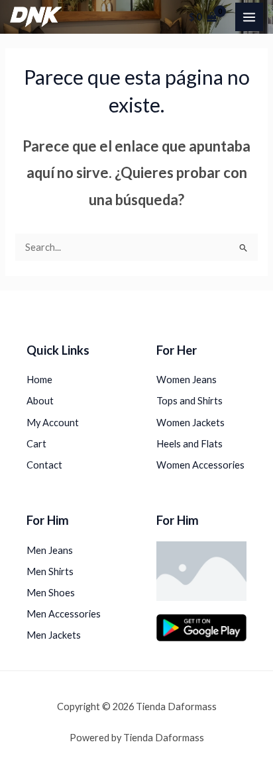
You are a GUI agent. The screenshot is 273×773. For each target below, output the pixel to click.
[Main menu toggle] (249, 16)
